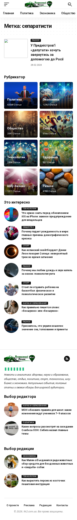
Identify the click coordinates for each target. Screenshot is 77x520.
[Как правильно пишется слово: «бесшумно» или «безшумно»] (11, 307)
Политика (14, 99)
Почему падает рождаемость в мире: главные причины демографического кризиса (45, 235)
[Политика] (21, 95)
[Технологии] (21, 153)
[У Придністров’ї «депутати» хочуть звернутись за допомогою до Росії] (16, 48)
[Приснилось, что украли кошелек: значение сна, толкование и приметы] (11, 326)
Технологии (16, 157)
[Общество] (21, 124)
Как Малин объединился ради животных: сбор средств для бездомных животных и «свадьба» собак (47, 464)
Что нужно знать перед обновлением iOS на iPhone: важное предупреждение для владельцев (46, 216)
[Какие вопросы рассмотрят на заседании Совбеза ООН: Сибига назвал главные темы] (11, 428)
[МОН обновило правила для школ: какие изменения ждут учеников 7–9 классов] (11, 410)
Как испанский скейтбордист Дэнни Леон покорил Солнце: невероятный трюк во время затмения (44, 254)
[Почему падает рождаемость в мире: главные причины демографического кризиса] (11, 233)
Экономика (51, 99)
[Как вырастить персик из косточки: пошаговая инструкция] (11, 480)
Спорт (47, 128)
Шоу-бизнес (16, 186)
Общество (15, 128)
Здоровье (50, 157)
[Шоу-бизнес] (21, 182)
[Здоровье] (56, 153)
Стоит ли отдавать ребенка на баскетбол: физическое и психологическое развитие (40, 291)
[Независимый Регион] (38, 4)
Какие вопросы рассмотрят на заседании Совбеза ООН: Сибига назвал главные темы (47, 430)
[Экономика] (56, 95)
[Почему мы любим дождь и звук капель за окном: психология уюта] (11, 270)
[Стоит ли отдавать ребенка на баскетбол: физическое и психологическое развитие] (11, 288)
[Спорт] (56, 124)
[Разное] (56, 182)
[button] (7, 4)
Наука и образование (35, 303)
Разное (35, 40)
